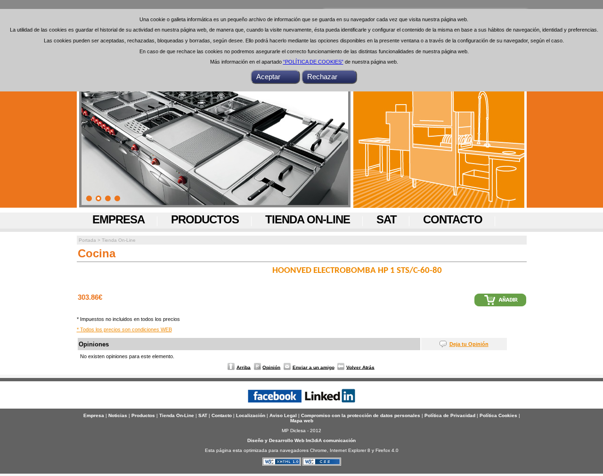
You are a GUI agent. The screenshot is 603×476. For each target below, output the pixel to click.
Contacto (452, 219)
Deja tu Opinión (469, 344)
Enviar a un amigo (313, 366)
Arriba (243, 366)
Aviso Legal (283, 415)
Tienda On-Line (307, 219)
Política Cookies (498, 415)
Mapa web (301, 420)
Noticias (117, 415)
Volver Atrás (360, 366)
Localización (250, 415)
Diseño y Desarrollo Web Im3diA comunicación (301, 440)
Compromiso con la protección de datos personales (360, 415)
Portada (87, 240)
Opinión (271, 366)
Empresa (118, 219)
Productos (205, 219)
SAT (386, 219)
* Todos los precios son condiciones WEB (124, 329)
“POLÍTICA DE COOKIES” (313, 62)
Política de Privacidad (449, 415)
